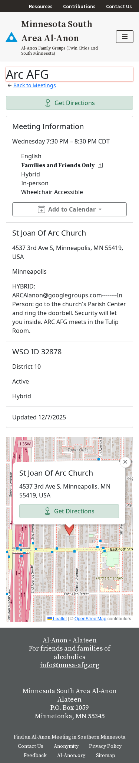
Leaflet (59, 618)
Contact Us (119, 6)
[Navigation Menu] (124, 36)
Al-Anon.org (71, 755)
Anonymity (66, 746)
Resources (41, 6)
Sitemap (105, 755)
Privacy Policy (105, 746)
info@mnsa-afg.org (69, 665)
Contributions (79, 6)
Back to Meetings (34, 85)
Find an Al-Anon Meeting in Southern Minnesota (69, 737)
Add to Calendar (72, 209)
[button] (69, 529)
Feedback (35, 755)
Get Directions (74, 103)
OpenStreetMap (90, 618)
